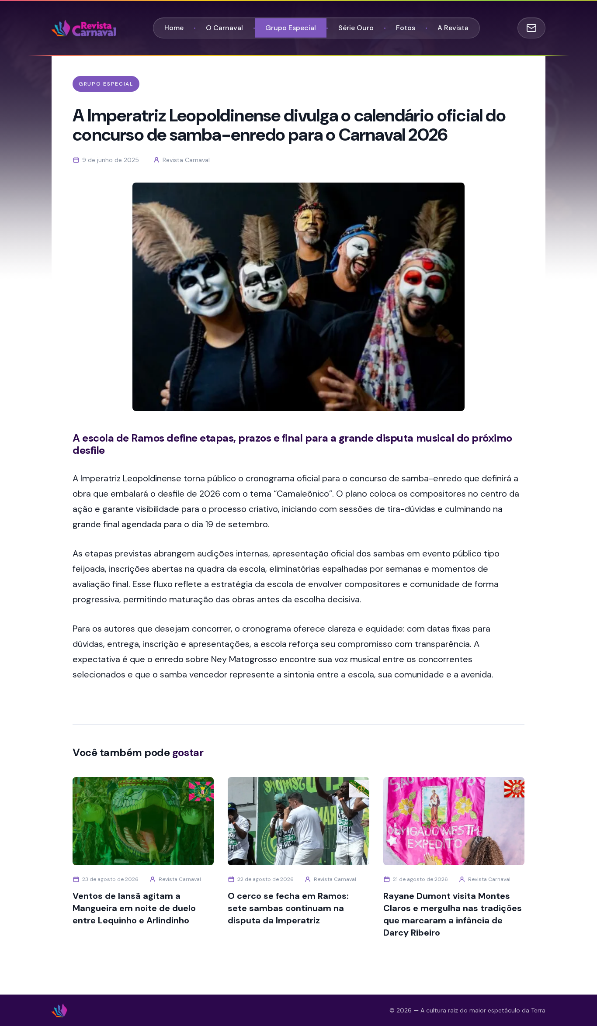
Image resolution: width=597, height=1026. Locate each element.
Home (174, 27)
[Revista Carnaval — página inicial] (84, 27)
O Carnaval (224, 27)
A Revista (453, 27)
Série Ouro (356, 27)
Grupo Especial (290, 27)
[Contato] (531, 27)
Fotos (405, 27)
